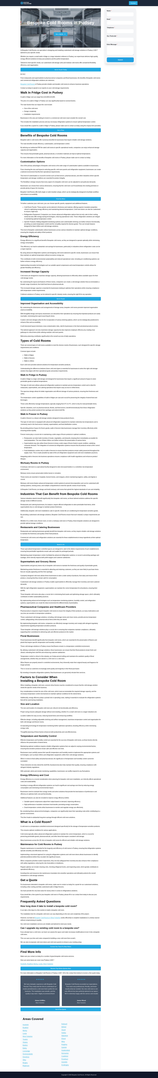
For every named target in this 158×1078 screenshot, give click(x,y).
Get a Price (60, 130)
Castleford (64, 1056)
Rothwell (64, 1024)
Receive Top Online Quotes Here (61, 968)
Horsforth (23, 964)
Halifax (63, 1033)
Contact (133, 3)
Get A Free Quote (60, 1009)
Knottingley (65, 1065)
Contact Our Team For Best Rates (60, 946)
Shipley (25, 1042)
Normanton (65, 1053)
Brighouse (26, 1065)
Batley (25, 1048)
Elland (63, 1038)
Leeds (40, 964)
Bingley (25, 1063)
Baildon (25, 1045)
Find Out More (60, 199)
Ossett (63, 1030)
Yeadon (25, 1039)
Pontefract (64, 1059)
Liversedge (26, 1051)
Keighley (64, 1044)
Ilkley (63, 1041)
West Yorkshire (48, 964)
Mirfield (63, 1027)
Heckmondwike (28, 1054)
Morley (35, 964)
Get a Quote (59, 34)
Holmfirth (64, 1062)
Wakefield (64, 1035)
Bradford (30, 964)
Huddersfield (65, 1050)
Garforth (64, 1047)
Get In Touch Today (61, 69)
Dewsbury (26, 1057)
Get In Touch (61, 299)
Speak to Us (60, 544)
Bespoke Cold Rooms (27, 84)
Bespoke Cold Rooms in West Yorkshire (48, 918)
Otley (24, 1060)
